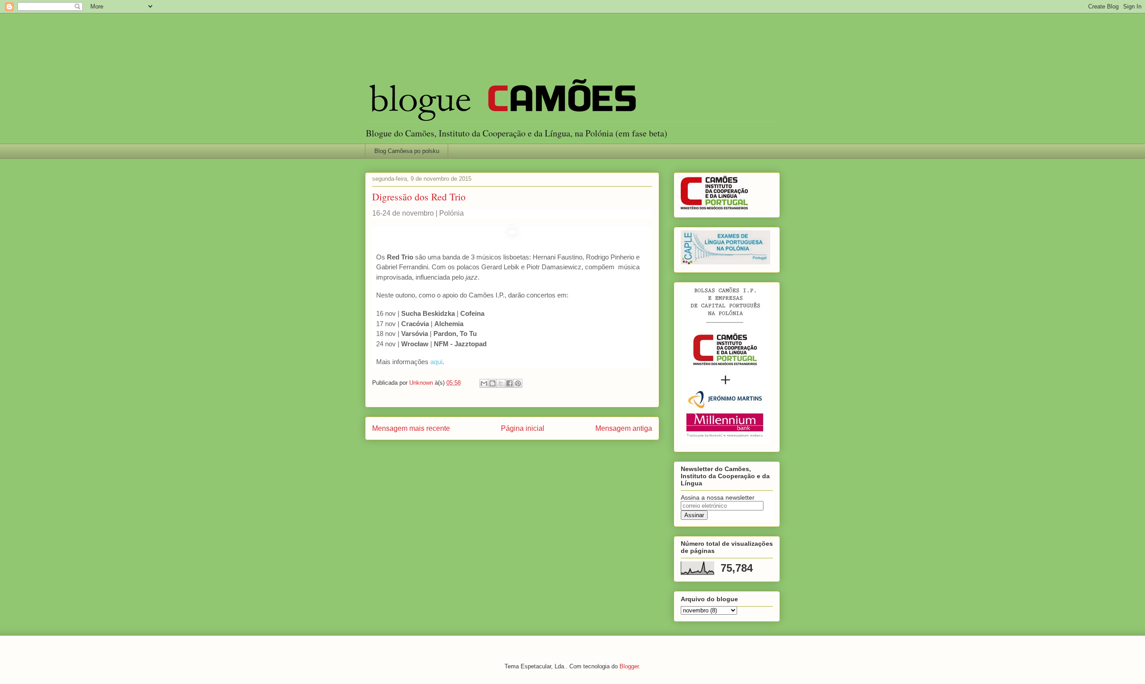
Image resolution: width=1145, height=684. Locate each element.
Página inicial (522, 428)
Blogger (629, 666)
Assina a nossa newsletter (718, 497)
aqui (436, 361)
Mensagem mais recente (411, 428)
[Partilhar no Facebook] (509, 383)
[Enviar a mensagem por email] (483, 383)
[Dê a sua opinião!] (492, 383)
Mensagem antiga (623, 428)
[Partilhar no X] (500, 383)
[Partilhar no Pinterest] (517, 383)
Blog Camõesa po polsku (406, 151)
